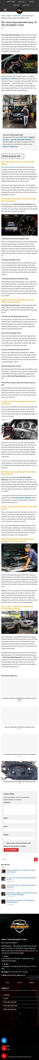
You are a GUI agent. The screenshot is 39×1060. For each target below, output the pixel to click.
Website (6, 835)
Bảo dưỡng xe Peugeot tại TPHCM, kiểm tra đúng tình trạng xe (20, 901)
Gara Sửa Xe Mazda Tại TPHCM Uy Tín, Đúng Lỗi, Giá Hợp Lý (21, 871)
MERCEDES (17, 16)
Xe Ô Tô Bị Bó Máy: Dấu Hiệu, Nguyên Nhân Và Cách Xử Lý (21, 886)
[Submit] (36, 859)
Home (3, 16)
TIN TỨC (16, 5)
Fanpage (31, 982)
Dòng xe (9, 16)
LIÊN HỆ (26, 5)
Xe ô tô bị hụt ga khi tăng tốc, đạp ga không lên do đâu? (21, 878)
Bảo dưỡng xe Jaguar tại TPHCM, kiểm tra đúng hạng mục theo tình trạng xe (22, 894)
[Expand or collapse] (22, 156)
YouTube (19, 982)
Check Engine (8, 167)
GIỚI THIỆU (11, 2)
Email (6, 826)
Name (6, 818)
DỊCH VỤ (21, 2)
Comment (7, 802)
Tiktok (7, 982)
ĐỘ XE (31, 2)
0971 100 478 (13, 972)
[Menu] (5, 10)
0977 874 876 (23, 972)
